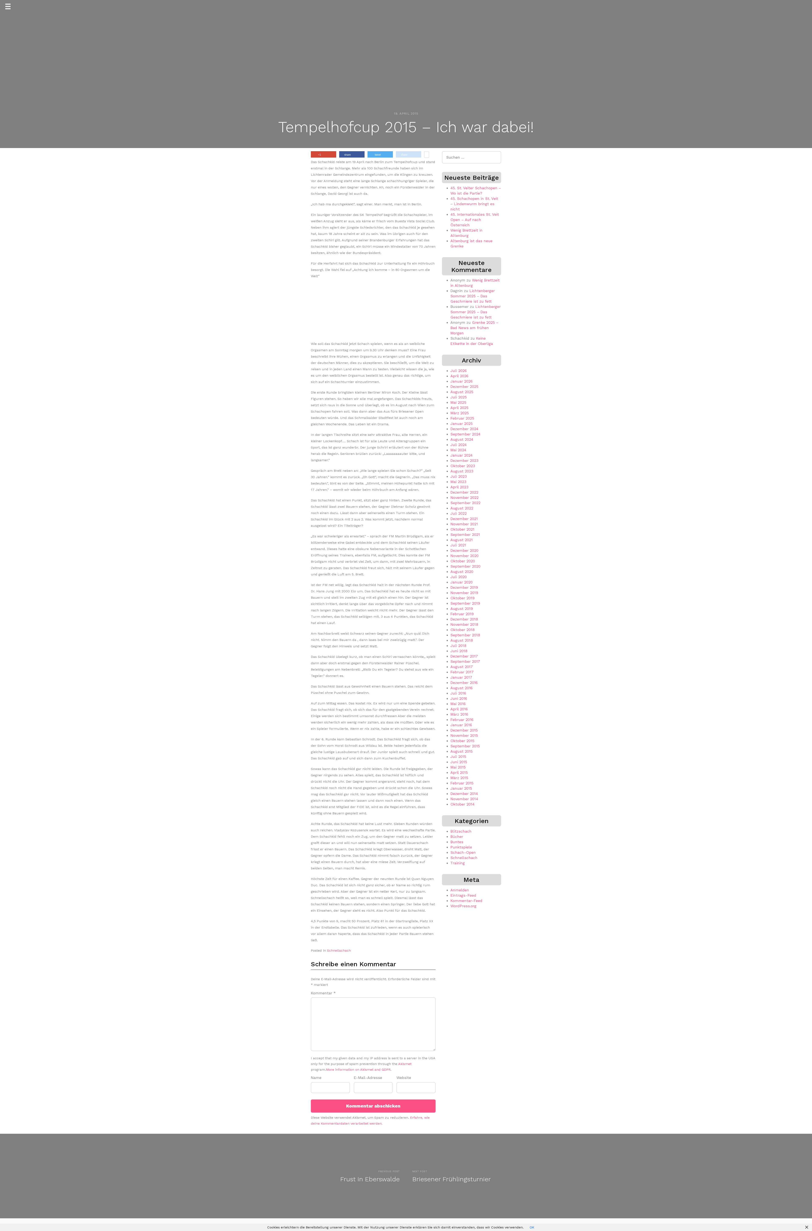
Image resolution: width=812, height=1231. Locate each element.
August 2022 (461, 508)
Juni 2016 (458, 698)
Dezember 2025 (464, 386)
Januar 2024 (461, 455)
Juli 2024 (458, 444)
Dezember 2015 (464, 730)
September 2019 (465, 603)
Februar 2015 (461, 783)
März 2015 (459, 777)
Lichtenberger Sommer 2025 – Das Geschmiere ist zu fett (472, 295)
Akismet (404, 1064)
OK (532, 1227)
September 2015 (465, 746)
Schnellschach (339, 950)
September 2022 (465, 503)
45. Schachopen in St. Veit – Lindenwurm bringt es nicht (474, 203)
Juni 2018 (458, 651)
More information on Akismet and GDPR (358, 1070)
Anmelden (459, 890)
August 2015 (461, 751)
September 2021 (465, 534)
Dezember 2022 (464, 492)
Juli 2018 (458, 645)
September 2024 (465, 434)
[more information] (426, 155)
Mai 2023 (458, 481)
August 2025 (461, 392)
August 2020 (461, 571)
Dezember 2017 (464, 656)
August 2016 (461, 688)
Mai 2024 (458, 450)
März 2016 (459, 714)
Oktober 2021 (462, 529)
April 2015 (459, 772)
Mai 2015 (458, 767)
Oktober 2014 (462, 804)
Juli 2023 (458, 476)
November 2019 (464, 592)
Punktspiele (461, 847)
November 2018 (464, 624)
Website (403, 1077)
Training (457, 863)
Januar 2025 (461, 423)
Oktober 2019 (462, 598)
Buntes (456, 842)
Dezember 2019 (464, 587)
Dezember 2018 (464, 619)
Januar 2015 (461, 788)
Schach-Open (463, 852)
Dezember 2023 (464, 460)
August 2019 (461, 608)
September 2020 (465, 566)
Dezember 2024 (464, 429)
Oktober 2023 (462, 466)
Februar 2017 (462, 672)
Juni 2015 (458, 762)
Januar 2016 (461, 725)
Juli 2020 (458, 577)
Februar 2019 (462, 614)
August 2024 (461, 439)
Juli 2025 (458, 397)
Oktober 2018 (462, 629)
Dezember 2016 (464, 682)
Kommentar (323, 993)
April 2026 (459, 376)
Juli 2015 (458, 756)
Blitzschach (461, 831)
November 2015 (464, 735)
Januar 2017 (461, 677)
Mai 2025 (458, 402)
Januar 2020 (461, 582)
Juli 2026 (458, 370)
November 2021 (464, 524)
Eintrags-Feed (463, 895)
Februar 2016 (461, 719)
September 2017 (465, 661)
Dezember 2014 (464, 793)
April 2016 (459, 709)
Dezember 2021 (464, 518)
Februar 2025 (462, 418)
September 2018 (465, 635)
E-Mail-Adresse (368, 1077)
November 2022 (464, 497)
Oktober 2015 (462, 740)
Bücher (456, 836)
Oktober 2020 (462, 561)
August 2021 (461, 540)
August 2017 (461, 666)
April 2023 (459, 487)
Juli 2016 (458, 693)
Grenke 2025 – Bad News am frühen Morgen (474, 327)
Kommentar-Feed (466, 900)
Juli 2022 (458, 513)
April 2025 (459, 407)
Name (316, 1077)
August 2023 (461, 471)
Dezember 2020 (464, 550)
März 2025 (459, 413)
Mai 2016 (458, 703)
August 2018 (461, 640)
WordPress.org (463, 906)
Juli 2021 (458, 545)
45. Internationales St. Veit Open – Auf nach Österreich (474, 219)
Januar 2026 (461, 381)
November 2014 (464, 799)
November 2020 (464, 555)
